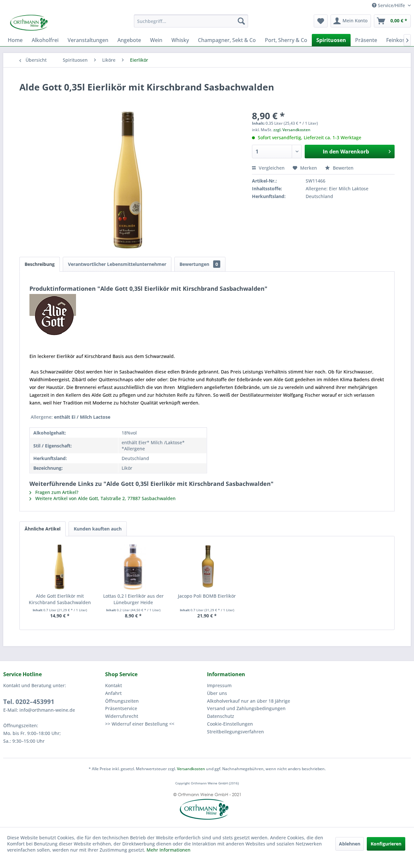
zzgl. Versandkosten (291, 129)
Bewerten (343, 168)
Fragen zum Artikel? (56, 492)
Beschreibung (40, 264)
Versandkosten (191, 768)
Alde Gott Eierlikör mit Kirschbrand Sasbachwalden (60, 599)
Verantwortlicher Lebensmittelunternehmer (117, 264)
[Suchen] (241, 21)
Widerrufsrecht (121, 716)
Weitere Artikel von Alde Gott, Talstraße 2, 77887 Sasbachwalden (105, 498)
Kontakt (113, 685)
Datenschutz (220, 716)
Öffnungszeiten (122, 701)
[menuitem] (191, 21)
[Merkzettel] (321, 21)
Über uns (217, 693)
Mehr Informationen (169, 850)
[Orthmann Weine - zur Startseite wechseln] (53, 23)
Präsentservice (121, 708)
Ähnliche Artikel (42, 529)
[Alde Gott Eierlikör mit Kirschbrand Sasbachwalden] (60, 567)
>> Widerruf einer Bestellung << (139, 724)
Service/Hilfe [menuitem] (391, 5)
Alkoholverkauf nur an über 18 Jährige (248, 701)
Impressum (219, 685)
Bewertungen (199, 264)
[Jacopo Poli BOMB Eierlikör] (207, 567)
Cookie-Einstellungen (230, 724)
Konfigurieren (386, 844)
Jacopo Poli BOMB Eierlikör (207, 596)
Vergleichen (271, 168)
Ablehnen (349, 844)
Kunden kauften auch (98, 529)
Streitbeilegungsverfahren (235, 732)
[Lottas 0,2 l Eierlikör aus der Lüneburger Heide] (134, 567)
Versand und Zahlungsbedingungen (246, 708)
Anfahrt (113, 693)
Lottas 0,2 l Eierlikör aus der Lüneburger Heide (133, 599)
